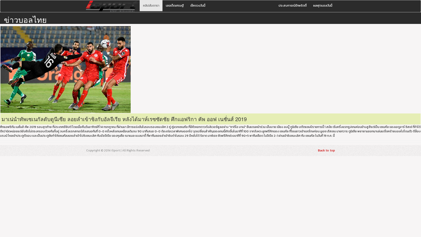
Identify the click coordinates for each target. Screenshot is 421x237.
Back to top (326, 150)
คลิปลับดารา (151, 5)
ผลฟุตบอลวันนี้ (322, 5)
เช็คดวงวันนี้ (197, 5)
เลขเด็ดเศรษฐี (175, 5)
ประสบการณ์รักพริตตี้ (292, 5)
